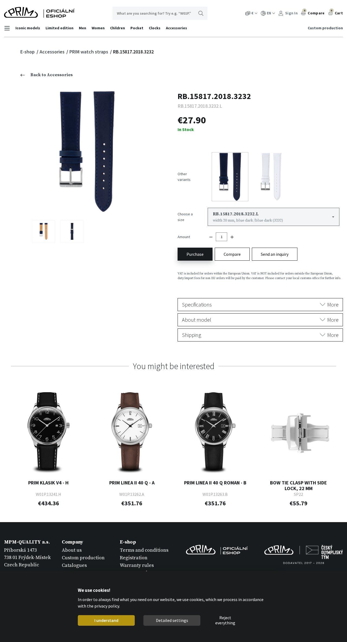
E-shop (28, 52)
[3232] (87, 151)
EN (269, 13)
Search (201, 13)
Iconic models (27, 27)
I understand (106, 620)
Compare (314, 12)
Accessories (176, 27)
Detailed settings (172, 620)
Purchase (195, 254)
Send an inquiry (274, 254)
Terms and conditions (144, 550)
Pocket (136, 27)
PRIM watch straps (89, 52)
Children (117, 27)
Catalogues (74, 565)
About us (72, 550)
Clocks (154, 27)
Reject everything (225, 620)
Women (98, 27)
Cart (337, 12)
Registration (133, 558)
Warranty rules (137, 565)
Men (82, 27)
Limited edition (59, 27)
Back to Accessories (51, 75)
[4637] (43, 231)
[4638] (72, 231)
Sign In (291, 13)
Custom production (325, 27)
